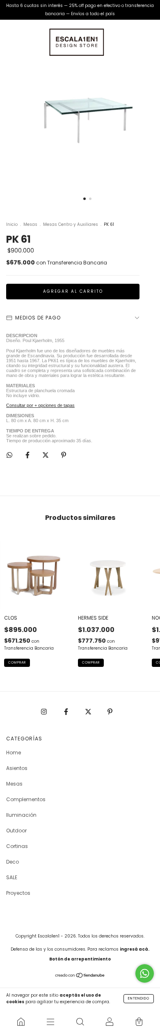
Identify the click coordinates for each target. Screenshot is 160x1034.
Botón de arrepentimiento (80, 959)
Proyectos (18, 892)
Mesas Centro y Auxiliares (70, 224)
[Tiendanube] (80, 976)
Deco (12, 861)
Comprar (17, 662)
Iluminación (21, 814)
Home (13, 752)
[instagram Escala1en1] (45, 711)
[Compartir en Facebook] (28, 454)
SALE (11, 877)
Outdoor (16, 830)
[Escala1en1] (21, 1022)
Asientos (16, 768)
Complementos (26, 799)
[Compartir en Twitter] (46, 454)
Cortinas (17, 846)
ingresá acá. (134, 949)
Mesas (30, 224)
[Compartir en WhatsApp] (9, 455)
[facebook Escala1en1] (67, 711)
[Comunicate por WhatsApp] (144, 973)
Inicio (12, 224)
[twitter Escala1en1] (89, 711)
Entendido (138, 998)
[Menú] (50, 1022)
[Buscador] (80, 1022)
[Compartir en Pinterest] (63, 454)
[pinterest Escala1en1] (110, 711)
